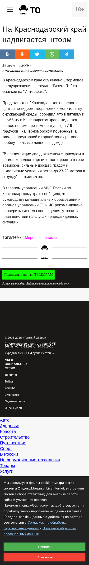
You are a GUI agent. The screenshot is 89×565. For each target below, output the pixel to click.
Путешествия (13, 442)
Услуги (6, 471)
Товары (7, 465)
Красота (8, 431)
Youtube (10, 388)
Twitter (9, 381)
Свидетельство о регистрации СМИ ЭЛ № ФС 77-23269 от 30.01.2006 (30, 345)
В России (9, 454)
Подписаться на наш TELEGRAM (28, 274)
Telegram (11, 375)
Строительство (15, 437)
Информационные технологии (30, 460)
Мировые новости (41, 238)
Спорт (6, 448)
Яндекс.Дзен (13, 408)
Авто (4, 420)
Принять (44, 547)
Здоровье (9, 425)
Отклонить (45, 557)
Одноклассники (15, 401)
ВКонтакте (12, 394)
